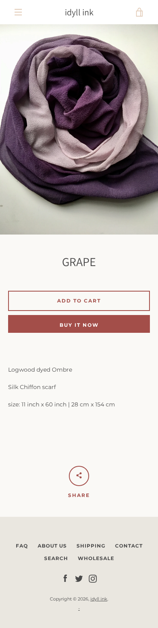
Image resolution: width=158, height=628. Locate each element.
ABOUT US (52, 546)
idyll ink (79, 12)
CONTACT (129, 546)
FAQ (22, 546)
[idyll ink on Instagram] (93, 578)
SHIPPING (91, 546)
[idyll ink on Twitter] (79, 578)
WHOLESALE (96, 558)
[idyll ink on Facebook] (65, 578)
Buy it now (79, 325)
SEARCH (56, 558)
